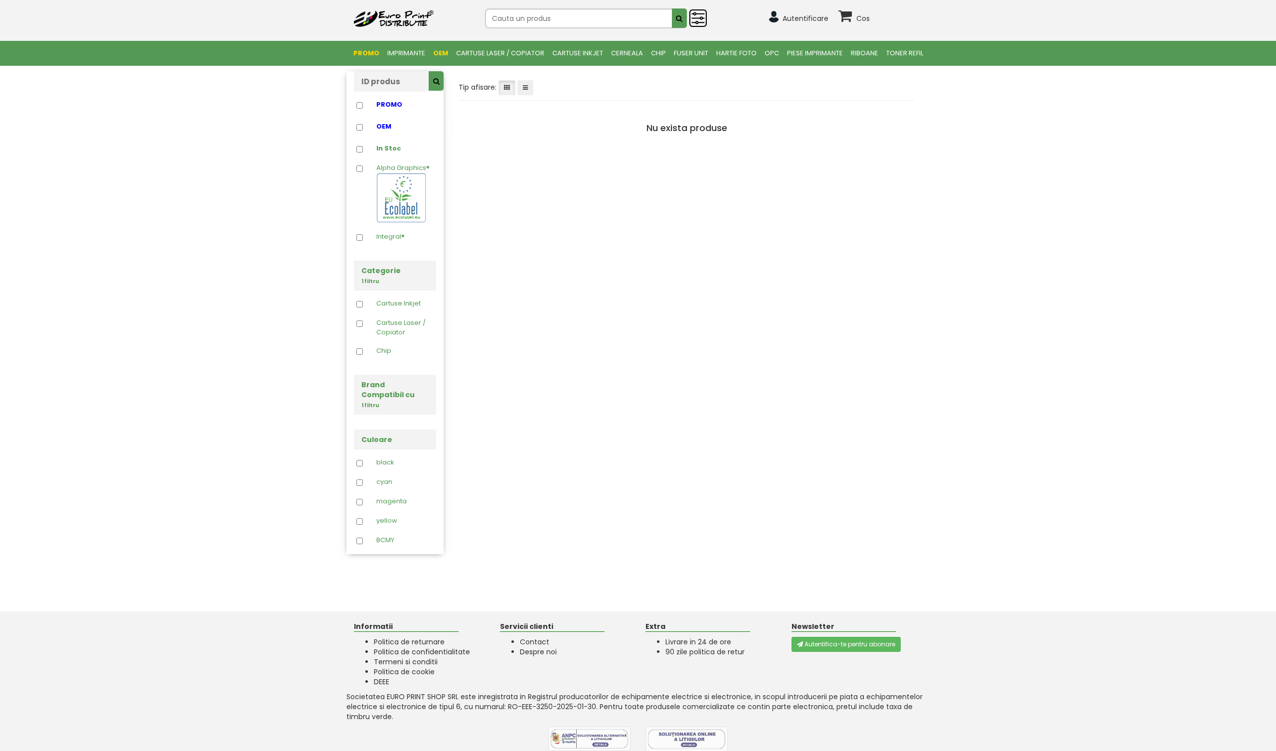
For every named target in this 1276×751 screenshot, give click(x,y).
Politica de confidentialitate (422, 652)
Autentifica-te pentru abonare (849, 644)
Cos (863, 18)
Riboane (864, 53)
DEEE (381, 682)
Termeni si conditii (406, 662)
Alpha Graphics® (403, 167)
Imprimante (406, 53)
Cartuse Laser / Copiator (500, 53)
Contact (534, 642)
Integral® (390, 236)
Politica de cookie (404, 672)
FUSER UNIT (691, 53)
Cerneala (627, 53)
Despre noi (538, 652)
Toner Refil (904, 53)
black (385, 462)
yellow (386, 520)
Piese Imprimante (815, 53)
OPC (772, 53)
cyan (384, 481)
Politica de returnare (409, 642)
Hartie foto (736, 53)
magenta (391, 501)
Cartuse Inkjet (577, 53)
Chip (658, 53)
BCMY (385, 540)
